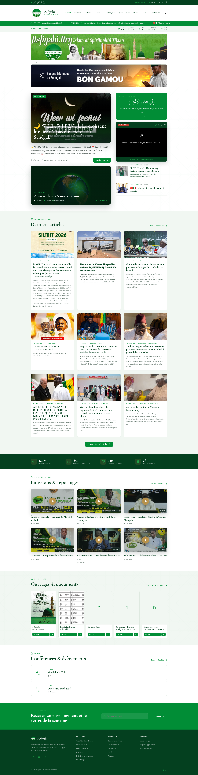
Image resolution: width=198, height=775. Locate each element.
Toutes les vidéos (157, 484)
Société (111, 752)
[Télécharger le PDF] (52, 634)
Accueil (68, 13)
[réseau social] (159, 2)
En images (79, 752)
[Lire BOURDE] (43, 607)
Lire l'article (100, 160)
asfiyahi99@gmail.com (147, 745)
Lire (37, 634)
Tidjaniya (109, 13)
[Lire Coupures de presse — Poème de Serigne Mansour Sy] (154, 607)
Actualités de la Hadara (84, 741)
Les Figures (112, 748)
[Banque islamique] (99, 76)
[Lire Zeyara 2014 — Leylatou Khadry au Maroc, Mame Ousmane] (126, 607)
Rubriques (156, 13)
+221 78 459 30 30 (146, 748)
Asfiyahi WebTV (81, 745)
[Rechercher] (165, 13)
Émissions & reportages (84, 756)
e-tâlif (128, 13)
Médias (135, 13)
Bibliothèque (80, 760)
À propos (111, 756)
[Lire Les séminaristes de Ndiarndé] (71, 607)
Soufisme (98, 13)
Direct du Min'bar (82, 748)
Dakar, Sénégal (145, 741)
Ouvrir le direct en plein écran (142, 159)
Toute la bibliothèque (156, 585)
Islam (88, 13)
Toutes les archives (157, 226)
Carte (145, 13)
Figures (120, 13)
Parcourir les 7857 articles (97, 444)
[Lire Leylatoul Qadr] (99, 607)
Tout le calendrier (157, 660)
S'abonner (157, 716)
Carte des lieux (113, 745)
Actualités (77, 13)
